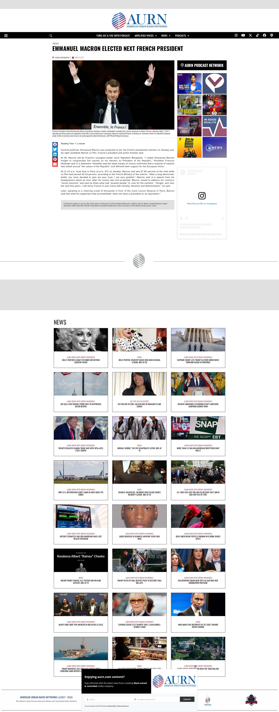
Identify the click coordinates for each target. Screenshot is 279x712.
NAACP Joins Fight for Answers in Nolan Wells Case (81, 624)
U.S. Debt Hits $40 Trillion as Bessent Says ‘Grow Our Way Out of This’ (198, 493)
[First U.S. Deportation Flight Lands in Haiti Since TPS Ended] (81, 472)
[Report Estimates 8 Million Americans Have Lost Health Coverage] (81, 516)
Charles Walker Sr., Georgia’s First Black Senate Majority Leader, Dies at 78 (139, 493)
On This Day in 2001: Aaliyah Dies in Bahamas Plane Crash (139, 405)
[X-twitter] (250, 35)
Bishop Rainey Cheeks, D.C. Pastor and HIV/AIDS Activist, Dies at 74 (81, 581)
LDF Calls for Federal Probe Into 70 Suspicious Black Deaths (80, 405)
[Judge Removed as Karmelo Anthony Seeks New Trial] (139, 516)
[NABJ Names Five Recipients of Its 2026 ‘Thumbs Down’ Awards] (198, 604)
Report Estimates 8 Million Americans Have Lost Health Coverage (81, 537)
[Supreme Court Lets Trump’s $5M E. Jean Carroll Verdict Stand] (139, 604)
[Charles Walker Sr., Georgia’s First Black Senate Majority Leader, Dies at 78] (139, 472)
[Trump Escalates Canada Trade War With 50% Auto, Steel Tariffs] (81, 428)
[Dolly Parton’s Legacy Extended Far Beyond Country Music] (81, 339)
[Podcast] (272, 35)
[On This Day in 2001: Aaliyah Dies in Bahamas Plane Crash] (139, 384)
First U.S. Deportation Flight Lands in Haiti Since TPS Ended (80, 493)
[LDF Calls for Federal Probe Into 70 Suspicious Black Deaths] (81, 384)
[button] (55, 144)
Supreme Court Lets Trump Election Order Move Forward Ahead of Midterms (198, 361)
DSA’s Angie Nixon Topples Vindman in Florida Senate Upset (198, 537)
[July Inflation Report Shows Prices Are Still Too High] (139, 648)
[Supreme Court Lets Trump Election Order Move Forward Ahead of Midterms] (198, 339)
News (164, 35)
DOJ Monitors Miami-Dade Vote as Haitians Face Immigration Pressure (198, 581)
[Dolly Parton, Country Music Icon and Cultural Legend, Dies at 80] (139, 339)
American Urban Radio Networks (195, 234)
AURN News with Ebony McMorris (81, 357)
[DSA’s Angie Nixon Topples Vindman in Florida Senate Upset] (198, 516)
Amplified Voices (144, 35)
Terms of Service (122, 706)
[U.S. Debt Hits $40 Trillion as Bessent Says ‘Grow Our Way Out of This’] (198, 472)
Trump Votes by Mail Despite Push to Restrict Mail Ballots (139, 581)
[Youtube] (243, 35)
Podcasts (180, 35)
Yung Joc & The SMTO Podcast (113, 35)
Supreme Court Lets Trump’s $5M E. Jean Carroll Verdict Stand (139, 625)
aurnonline (218, 234)
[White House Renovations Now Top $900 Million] (198, 648)
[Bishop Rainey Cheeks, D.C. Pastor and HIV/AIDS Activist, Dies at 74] (81, 560)
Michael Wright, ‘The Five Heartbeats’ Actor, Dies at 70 (139, 449)
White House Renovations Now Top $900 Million (198, 668)
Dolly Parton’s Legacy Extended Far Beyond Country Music (81, 361)
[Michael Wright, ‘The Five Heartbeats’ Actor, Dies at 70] (139, 428)
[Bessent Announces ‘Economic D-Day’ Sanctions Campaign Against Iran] (198, 384)
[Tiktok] (257, 35)
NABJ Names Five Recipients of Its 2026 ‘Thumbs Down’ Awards (198, 625)
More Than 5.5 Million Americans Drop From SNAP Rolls (198, 449)
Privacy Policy (112, 706)
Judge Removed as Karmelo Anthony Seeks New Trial (139, 537)
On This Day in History (139, 401)
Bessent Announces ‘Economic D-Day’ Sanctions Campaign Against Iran (198, 405)
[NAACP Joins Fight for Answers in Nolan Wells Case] (81, 604)
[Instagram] (236, 35)
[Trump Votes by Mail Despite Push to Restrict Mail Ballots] (139, 560)
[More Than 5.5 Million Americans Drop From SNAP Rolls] (198, 428)
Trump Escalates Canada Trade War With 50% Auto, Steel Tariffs (80, 449)
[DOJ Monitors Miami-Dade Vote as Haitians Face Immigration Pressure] (198, 560)
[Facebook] (264, 35)
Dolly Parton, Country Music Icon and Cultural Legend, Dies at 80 (139, 361)
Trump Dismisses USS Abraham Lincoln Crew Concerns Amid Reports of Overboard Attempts (81, 670)
